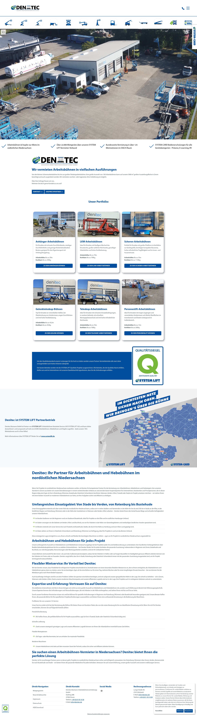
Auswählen (158, 711)
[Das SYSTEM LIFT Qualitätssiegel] (5, 708)
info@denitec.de (76, 702)
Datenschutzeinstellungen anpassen (98, 714)
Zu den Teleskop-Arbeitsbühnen (98, 333)
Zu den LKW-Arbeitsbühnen (98, 266)
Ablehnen (180, 711)
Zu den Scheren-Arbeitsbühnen (143, 266)
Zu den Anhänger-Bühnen (54, 266)
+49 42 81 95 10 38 (78, 700)
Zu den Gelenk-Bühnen (54, 333)
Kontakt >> (38, 192)
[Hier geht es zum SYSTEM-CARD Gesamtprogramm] (194, 37)
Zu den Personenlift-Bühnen (143, 333)
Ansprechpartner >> (54, 192)
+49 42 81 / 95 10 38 (146, 697)
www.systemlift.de (48, 436)
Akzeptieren (188, 711)
